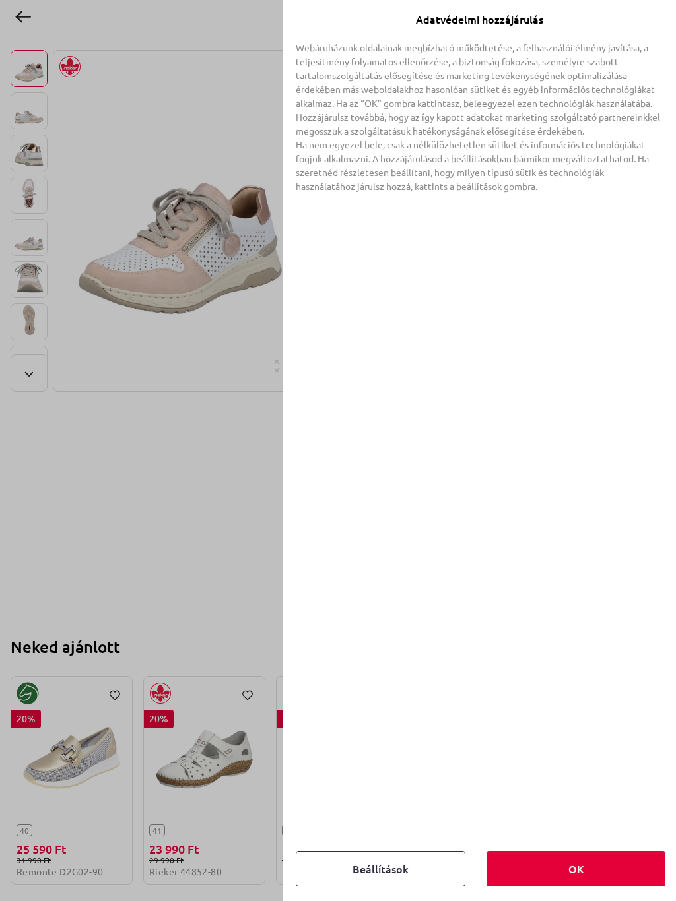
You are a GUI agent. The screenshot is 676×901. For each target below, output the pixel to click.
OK (576, 868)
